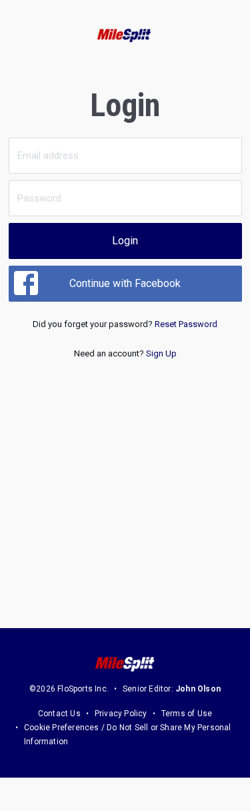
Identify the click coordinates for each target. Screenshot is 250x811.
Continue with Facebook (125, 283)
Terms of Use (186, 713)
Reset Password (186, 324)
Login (125, 240)
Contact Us (59, 713)
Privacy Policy (121, 713)
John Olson (198, 689)
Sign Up (161, 353)
